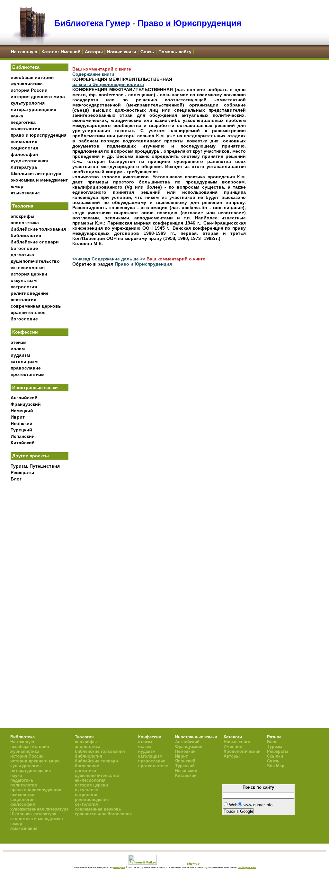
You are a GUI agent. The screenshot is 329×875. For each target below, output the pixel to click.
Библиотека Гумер (92, 23)
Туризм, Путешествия (35, 466)
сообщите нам (247, 867)
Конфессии (25, 332)
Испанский (23, 436)
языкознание (25, 192)
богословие (24, 248)
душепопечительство (35, 261)
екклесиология (28, 267)
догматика (22, 254)
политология (25, 128)
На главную (24, 51)
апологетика (25, 222)
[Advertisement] (39, 590)
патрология (24, 286)
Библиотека (26, 67)
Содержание (106, 258)
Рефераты (22, 472)
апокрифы (22, 216)
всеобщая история (32, 77)
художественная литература (39, 809)
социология (24, 147)
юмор (17, 186)
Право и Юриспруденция (189, 23)
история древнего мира (38, 96)
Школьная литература (36, 173)
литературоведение (33, 109)
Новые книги (121, 51)
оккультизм (24, 280)
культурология (28, 103)
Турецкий (21, 429)
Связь (147, 51)
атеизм (18, 342)
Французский (26, 404)
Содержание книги (93, 74)
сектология (23, 299)
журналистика (27, 83)
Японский (21, 423)
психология (24, 141)
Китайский (23, 442)
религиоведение (30, 293)
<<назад (81, 258)
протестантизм (27, 374)
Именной (233, 746)
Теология (22, 205)
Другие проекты (30, 455)
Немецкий (22, 410)
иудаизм (20, 355)
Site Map (275, 765)
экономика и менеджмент (39, 180)
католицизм (24, 361)
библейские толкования (38, 229)
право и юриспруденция (39, 135)
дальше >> (133, 258)
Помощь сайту (174, 51)
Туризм (274, 746)
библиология (26, 235)
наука (17, 115)
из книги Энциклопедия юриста (108, 84)
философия (24, 154)
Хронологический (242, 751)
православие (26, 367)
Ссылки (275, 756)
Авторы (94, 51)
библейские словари (35, 241)
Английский (24, 397)
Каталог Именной (61, 51)
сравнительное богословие (103, 813)
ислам (18, 348)
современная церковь (36, 306)
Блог (16, 478)
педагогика (23, 122)
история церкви (29, 273)
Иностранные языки (35, 387)
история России (29, 90)
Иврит (18, 417)
